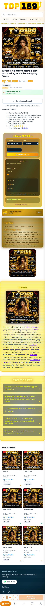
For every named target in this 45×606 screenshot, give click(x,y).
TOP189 (6, 19)
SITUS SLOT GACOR (19, 19)
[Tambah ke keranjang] (15, 597)
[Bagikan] (4, 597)
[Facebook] (3, 592)
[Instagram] (8, 592)
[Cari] (4, 14)
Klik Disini (24, 128)
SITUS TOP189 (5, 24)
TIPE (24, 140)
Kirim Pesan (11, 582)
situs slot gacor (32, 327)
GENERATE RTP (22, 155)
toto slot (33, 355)
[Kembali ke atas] (40, 591)
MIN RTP (9, 147)
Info (39, 213)
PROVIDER (10, 140)
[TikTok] (14, 592)
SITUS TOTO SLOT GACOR (36, 24)
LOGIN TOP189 (22, 24)
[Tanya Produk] (9, 597)
